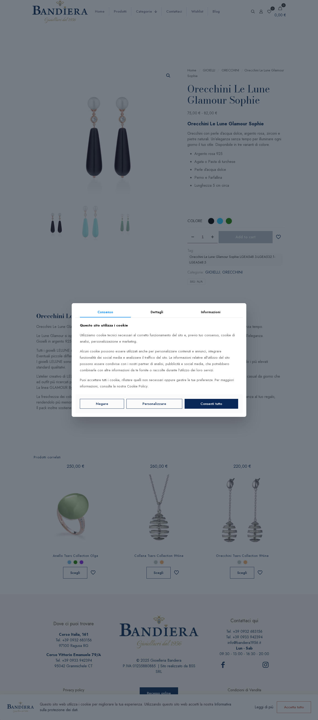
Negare (102, 403)
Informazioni (210, 312)
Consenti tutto (211, 403)
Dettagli (157, 312)
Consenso (105, 312)
